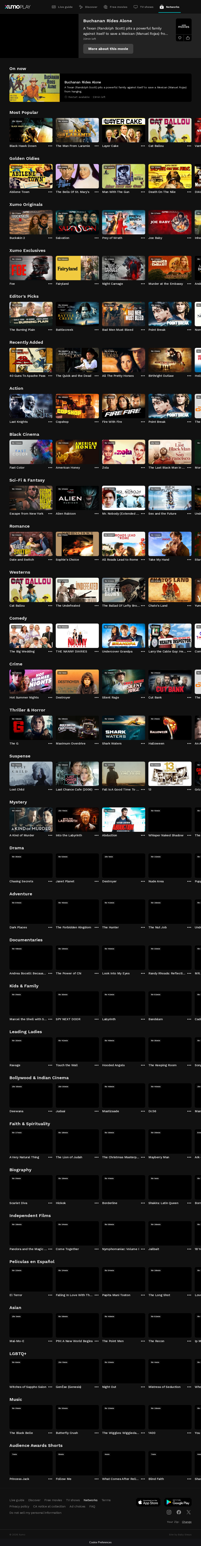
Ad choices (77, 1506)
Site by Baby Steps (180, 1534)
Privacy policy (19, 1506)
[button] (108, 49)
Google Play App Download (178, 1502)
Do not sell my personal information (35, 1513)
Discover (91, 6)
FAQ (92, 1506)
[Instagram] (169, 1512)
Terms (106, 1500)
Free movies (118, 6)
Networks (172, 6)
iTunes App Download (148, 1502)
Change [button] (187, 1521)
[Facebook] (179, 1512)
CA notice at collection (49, 1506)
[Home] (17, 7)
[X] (189, 1512)
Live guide (65, 6)
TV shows (146, 6)
